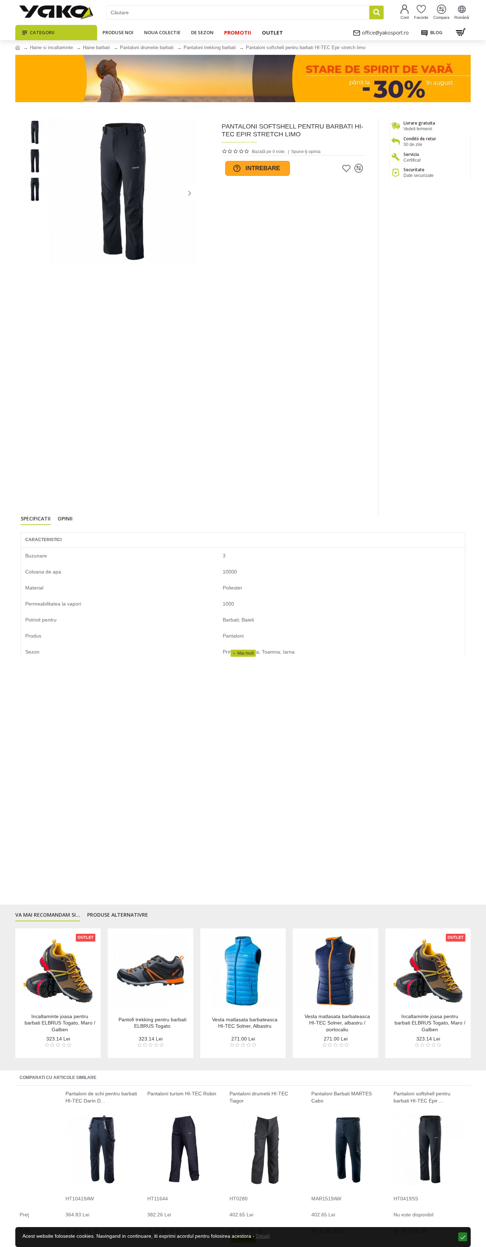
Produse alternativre (117, 915)
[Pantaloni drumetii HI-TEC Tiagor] (265, 1149)
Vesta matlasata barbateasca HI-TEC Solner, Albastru (245, 1023)
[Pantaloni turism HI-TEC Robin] (183, 1149)
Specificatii (36, 518)
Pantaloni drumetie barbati (147, 47)
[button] (56, 193)
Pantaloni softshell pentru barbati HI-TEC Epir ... (421, 1097)
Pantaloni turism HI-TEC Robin (181, 1093)
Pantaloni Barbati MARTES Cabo (341, 1097)
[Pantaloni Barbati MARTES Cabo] (347, 1149)
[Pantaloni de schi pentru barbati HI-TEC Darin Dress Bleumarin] (101, 1149)
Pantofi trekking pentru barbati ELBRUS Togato (152, 1023)
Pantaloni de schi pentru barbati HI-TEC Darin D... (101, 1097)
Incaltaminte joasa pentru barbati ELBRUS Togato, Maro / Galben (60, 1022)
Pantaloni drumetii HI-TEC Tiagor (258, 1097)
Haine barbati (96, 47)
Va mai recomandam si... (47, 915)
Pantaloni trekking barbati (210, 47)
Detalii (263, 1236)
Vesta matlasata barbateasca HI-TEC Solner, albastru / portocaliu (337, 1022)
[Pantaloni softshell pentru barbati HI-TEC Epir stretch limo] (429, 1149)
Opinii (65, 518)
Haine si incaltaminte (51, 47)
